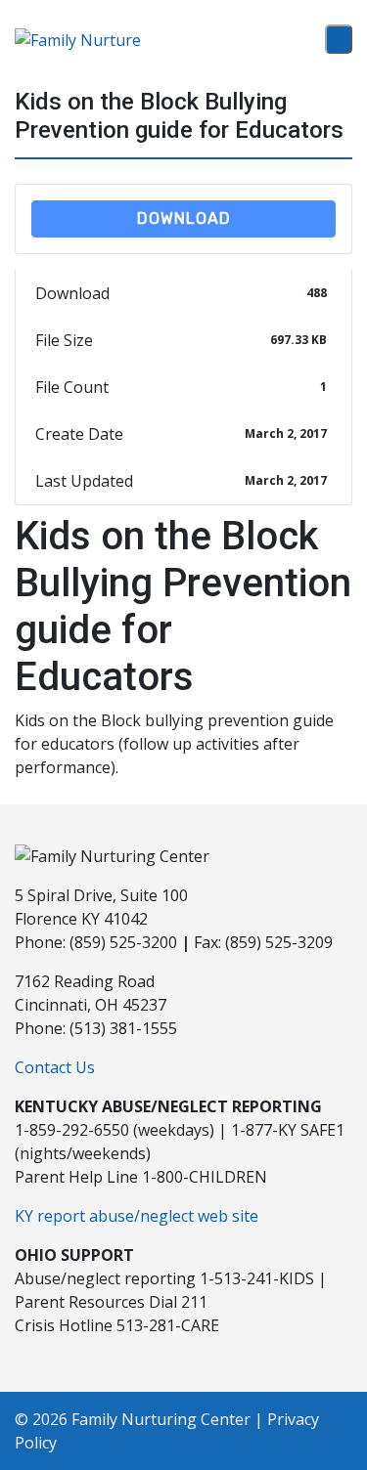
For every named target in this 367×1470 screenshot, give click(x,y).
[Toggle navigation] (338, 39)
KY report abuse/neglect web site (136, 1216)
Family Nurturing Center (161, 1419)
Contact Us (55, 1067)
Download (184, 218)
